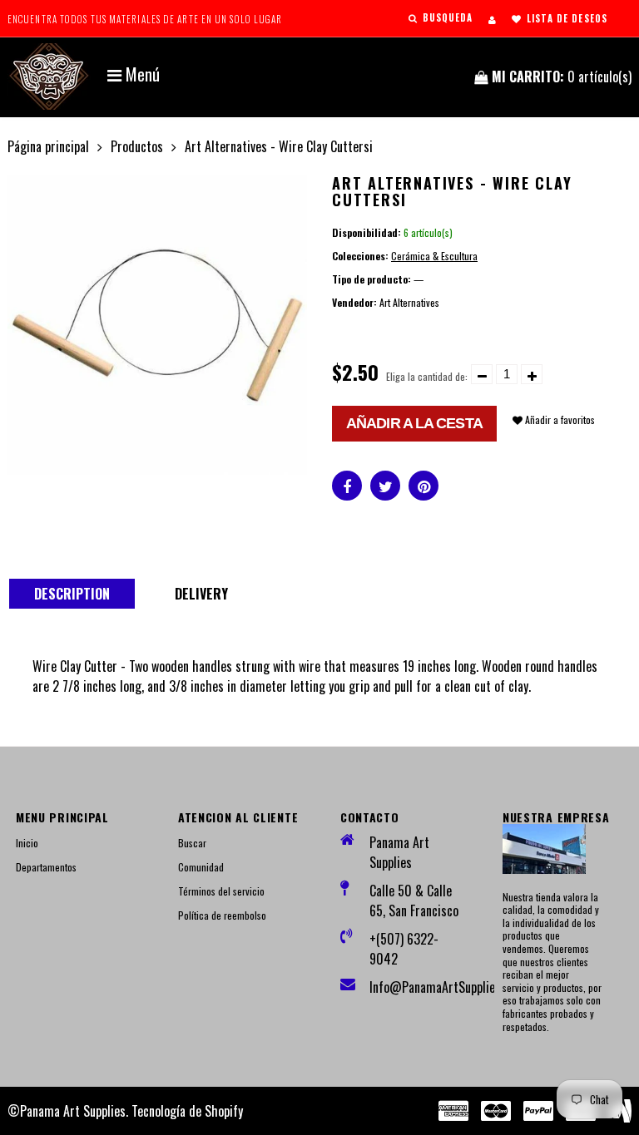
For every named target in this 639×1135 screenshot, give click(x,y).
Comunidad (201, 867)
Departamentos (46, 867)
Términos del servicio (221, 891)
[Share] (347, 486)
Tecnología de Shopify (187, 1111)
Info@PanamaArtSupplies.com (415, 987)
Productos (137, 146)
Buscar (192, 843)
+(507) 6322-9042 (403, 949)
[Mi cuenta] (492, 19)
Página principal (48, 146)
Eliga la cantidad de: (427, 376)
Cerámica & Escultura (434, 256)
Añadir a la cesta (414, 423)
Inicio (27, 843)
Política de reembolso (222, 915)
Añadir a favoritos (559, 419)
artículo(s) (562, 76)
